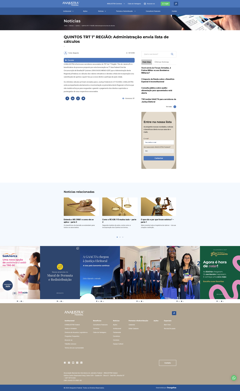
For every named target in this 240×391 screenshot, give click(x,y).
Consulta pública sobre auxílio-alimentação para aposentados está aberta (156, 90)
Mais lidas (146, 62)
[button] (117, 237)
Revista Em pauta (169, 328)
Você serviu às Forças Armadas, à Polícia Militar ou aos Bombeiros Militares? (156, 70)
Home (65, 25)
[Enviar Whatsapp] (78, 98)
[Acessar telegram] (77, 363)
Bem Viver (167, 325)
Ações (85, 11)
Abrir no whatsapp (234, 378)
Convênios (116, 336)
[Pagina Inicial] (71, 3)
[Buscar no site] (176, 4)
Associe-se (151, 4)
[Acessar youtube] (73, 363)
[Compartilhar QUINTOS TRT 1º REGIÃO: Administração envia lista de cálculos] (67, 98)
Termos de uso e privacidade (74, 348)
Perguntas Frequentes (72, 336)
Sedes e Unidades (71, 328)
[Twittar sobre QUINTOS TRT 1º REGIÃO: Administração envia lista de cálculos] (83, 98)
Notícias (101, 11)
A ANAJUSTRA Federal (72, 325)
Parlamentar (117, 332)
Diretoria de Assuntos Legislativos (76, 332)
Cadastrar (159, 158)
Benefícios (97, 321)
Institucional (67, 11)
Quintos (78, 25)
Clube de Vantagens (134, 4)
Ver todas (169, 106)
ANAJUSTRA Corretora (114, 4)
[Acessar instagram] (69, 363)
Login (166, 4)
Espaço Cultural (118, 344)
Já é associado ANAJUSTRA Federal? (157, 147)
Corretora (96, 328)
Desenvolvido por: (161, 387)
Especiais (167, 321)
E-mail (146, 138)
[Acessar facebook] (65, 363)
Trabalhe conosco (70, 344)
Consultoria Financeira (153, 11)
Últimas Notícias (161, 62)
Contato (174, 11)
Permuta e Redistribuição (124, 11)
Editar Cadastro (134, 328)
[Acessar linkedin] (81, 363)
